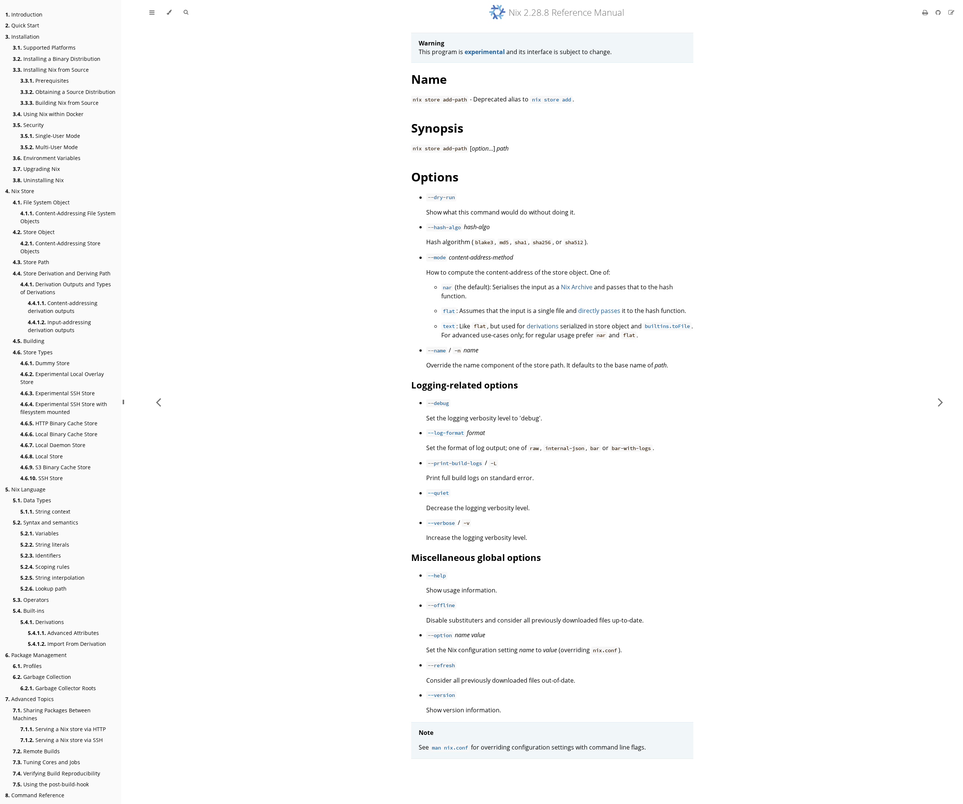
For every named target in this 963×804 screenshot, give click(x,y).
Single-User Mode (50, 135)
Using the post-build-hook (51, 784)
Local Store (41, 456)
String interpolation (52, 577)
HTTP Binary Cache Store (58, 423)
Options (435, 177)
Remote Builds (36, 751)
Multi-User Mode (49, 147)
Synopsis (437, 128)
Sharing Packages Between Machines (52, 714)
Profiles (27, 665)
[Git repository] (939, 12)
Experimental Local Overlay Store (62, 377)
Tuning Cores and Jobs (46, 762)
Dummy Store (45, 363)
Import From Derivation (67, 643)
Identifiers (40, 555)
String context (45, 511)
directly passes (599, 311)
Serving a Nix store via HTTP (63, 729)
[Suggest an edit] (951, 12)
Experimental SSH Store (57, 393)
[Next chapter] (940, 402)
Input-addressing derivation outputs (59, 326)
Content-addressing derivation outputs (62, 306)
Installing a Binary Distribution (56, 58)
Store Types (33, 352)
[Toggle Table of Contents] (152, 12)
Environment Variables (47, 158)
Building (28, 341)
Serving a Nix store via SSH (61, 740)
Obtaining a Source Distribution (67, 91)
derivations (543, 326)
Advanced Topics (29, 699)
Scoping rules (45, 566)
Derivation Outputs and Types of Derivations (65, 288)
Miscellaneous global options (476, 557)
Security (28, 124)
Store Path (31, 262)
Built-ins (28, 610)
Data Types (32, 500)
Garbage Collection (42, 676)
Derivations (42, 622)
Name (429, 79)
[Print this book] (926, 12)
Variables (39, 533)
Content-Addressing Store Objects (60, 247)
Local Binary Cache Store (58, 434)
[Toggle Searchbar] (186, 12)
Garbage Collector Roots (58, 688)
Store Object (34, 232)
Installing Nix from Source (51, 69)
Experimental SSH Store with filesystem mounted (63, 408)
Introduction (24, 14)
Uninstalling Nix (38, 180)
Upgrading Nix (36, 168)
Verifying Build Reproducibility (56, 773)
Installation (22, 36)
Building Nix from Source (59, 102)
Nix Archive (576, 287)
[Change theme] (169, 12)
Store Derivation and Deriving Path (62, 273)
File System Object (41, 202)
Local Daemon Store (52, 445)
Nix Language (25, 489)
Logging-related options (464, 385)
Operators (31, 599)
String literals (44, 544)
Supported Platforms (44, 47)
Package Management (36, 655)
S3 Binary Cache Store (55, 467)
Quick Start (22, 25)
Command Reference (34, 795)
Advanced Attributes (63, 632)
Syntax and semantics (45, 522)
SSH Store (41, 478)
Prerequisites (44, 80)
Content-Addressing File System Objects (67, 217)
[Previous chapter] (158, 402)
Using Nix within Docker (48, 114)
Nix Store (19, 191)
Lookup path (43, 588)
